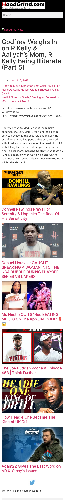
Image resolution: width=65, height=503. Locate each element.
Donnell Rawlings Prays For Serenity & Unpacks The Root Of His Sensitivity (30, 214)
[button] (32, 22)
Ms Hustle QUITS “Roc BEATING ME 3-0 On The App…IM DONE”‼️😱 (32, 319)
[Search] (60, 15)
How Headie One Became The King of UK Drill (28, 419)
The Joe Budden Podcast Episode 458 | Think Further (32, 370)
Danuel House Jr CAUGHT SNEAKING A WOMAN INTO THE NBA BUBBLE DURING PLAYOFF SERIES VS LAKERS (30, 269)
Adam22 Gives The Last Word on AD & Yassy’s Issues (31, 468)
